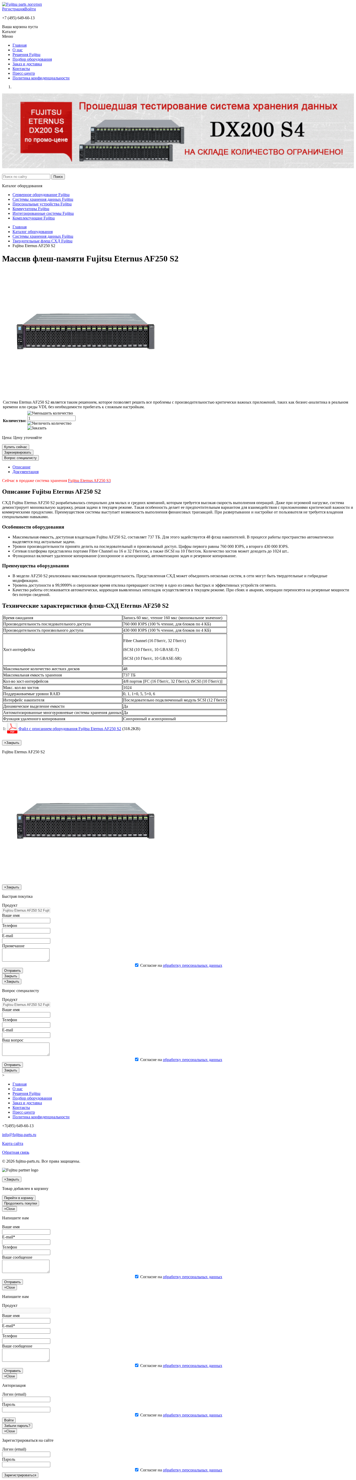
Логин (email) (14, 1394)
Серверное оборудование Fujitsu (41, 194)
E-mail (7, 935)
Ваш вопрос (12, 1040)
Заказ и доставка (27, 64)
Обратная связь (15, 1152)
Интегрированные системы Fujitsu (43, 213)
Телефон (9, 925)
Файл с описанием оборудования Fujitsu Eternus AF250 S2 (70, 728)
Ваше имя (11, 915)
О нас (18, 50)
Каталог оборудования (33, 231)
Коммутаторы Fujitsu (31, 208)
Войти (30, 9)
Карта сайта (12, 1143)
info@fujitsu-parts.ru (19, 1134)
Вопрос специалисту (20, 458)
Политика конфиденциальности (41, 78)
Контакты (21, 68)
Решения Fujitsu (26, 54)
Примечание (13, 946)
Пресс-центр (24, 73)
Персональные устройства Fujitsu (42, 204)
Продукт (9, 905)
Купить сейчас (15, 447)
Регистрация (13, 9)
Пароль (8, 1404)
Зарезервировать (17, 452)
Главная (20, 45)
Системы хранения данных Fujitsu (43, 199)
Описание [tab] (21, 467)
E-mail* (8, 1237)
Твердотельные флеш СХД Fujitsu (42, 241)
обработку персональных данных (192, 965)
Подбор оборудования (32, 59)
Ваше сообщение (17, 1257)
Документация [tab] (26, 471)
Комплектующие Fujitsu (34, 218)
